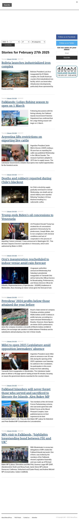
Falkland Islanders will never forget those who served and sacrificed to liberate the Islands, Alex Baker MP (26, 392)
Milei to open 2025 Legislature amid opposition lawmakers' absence (26, 347)
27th (13, 59)
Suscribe (67, 58)
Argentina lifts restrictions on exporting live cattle (22, 138)
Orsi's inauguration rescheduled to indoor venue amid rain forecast (25, 261)
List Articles (8, 45)
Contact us (26, 517)
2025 (15, 59)
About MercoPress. (7, 517)
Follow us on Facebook (66, 37)
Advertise (34, 517)
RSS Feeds (18, 517)
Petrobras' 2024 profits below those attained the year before (26, 302)
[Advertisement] (28, 26)
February (9, 59)
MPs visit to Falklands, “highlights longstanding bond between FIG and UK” (26, 438)
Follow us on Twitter (66, 43)
